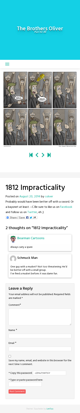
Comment (14, 305)
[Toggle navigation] (7, 64)
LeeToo (50, 409)
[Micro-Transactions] (37, 155)
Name (12, 330)
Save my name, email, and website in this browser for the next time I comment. (40, 362)
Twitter (32, 212)
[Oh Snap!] (31, 155)
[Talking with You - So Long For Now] (49, 155)
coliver (49, 196)
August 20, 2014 (29, 196)
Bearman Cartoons (30, 238)
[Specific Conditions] (43, 155)
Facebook (66, 207)
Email (11, 343)
